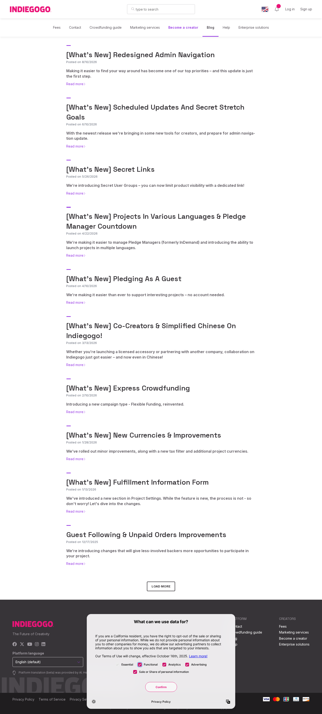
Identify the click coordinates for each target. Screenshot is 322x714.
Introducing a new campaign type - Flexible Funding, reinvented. (125, 404)
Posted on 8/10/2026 (81, 62)
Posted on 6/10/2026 (81, 124)
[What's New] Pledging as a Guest (124, 278)
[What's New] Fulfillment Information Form (137, 482)
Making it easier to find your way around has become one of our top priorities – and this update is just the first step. (159, 73)
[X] (22, 644)
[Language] (265, 9)
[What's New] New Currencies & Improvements (143, 435)
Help (226, 27)
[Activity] (276, 9)
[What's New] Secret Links (110, 169)
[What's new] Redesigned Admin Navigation (140, 54)
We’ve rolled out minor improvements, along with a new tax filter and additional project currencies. (157, 451)
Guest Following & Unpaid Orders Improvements (146, 534)
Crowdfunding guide (106, 27)
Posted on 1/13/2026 (81, 489)
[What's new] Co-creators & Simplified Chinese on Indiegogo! (151, 330)
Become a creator (183, 27)
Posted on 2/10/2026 (81, 395)
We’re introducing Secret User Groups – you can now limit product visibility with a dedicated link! (155, 185)
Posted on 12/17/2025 (82, 542)
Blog (210, 27)
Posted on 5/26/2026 (82, 176)
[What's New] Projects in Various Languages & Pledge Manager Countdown (156, 221)
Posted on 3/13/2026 (81, 343)
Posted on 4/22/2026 (82, 233)
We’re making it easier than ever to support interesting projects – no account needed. (145, 294)
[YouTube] (29, 644)
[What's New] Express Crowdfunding (128, 388)
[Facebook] (14, 644)
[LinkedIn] (43, 644)
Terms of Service (52, 699)
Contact (75, 27)
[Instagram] (37, 644)
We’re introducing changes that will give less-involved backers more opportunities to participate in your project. (157, 553)
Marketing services (145, 27)
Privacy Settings (82, 699)
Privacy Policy (23, 699)
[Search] (133, 9)
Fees (57, 27)
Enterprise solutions (254, 27)
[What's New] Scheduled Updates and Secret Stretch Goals (155, 112)
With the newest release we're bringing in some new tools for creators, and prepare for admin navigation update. (160, 136)
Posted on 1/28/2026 (81, 442)
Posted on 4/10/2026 (81, 286)
